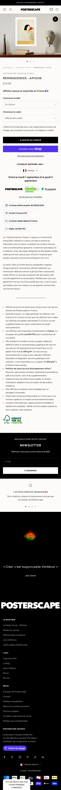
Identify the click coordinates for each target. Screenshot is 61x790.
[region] (30, 492)
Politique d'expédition (13, 701)
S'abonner (30, 470)
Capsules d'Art (9, 658)
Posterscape (8, 67)
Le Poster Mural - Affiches (15, 625)
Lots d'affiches (10, 640)
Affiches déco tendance (14, 635)
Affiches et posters (23, 67)
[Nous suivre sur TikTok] (35, 757)
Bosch (6, 673)
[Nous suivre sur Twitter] (12, 757)
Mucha (6, 678)
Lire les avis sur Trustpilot (30, 197)
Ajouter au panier (30, 140)
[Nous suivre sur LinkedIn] (42, 757)
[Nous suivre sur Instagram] (19, 757)
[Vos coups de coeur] (51, 9)
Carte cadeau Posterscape (15, 645)
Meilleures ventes (11, 630)
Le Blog (6, 663)
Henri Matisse (9, 668)
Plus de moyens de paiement (30, 156)
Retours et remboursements (16, 706)
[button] (16, 784)
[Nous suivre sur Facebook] (4, 757)
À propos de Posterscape (14, 691)
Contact (7, 696)
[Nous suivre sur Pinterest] (27, 757)
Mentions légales (11, 711)
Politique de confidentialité (15, 721)
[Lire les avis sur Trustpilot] (30, 190)
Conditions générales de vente (17, 716)
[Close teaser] (31, 778)
